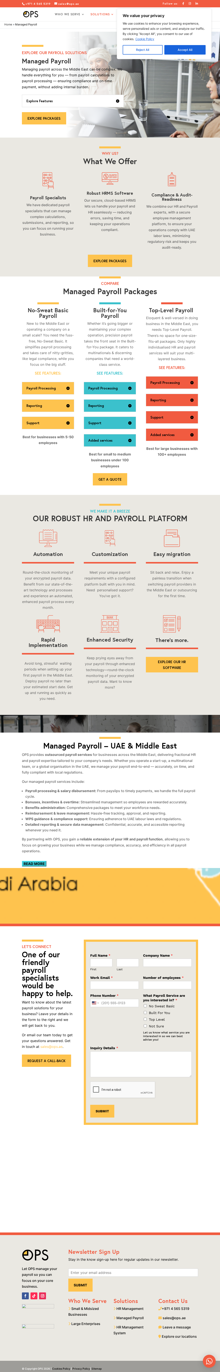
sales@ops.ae (51, 1046)
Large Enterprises (85, 1324)
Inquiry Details (104, 1048)
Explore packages (44, 118)
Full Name (100, 955)
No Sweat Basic (162, 1006)
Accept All (185, 50)
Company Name (158, 955)
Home (8, 24)
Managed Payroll (130, 1318)
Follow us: (170, 3)
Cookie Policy (144, 39)
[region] (164, 34)
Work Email (101, 978)
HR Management (130, 1308)
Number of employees (163, 978)
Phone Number (104, 996)
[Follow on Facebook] (25, 1295)
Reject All (142, 50)
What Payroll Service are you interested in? (164, 998)
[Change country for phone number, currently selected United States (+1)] (95, 1003)
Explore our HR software (172, 664)
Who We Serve (67, 14)
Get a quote (110, 479)
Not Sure (156, 1026)
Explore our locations (179, 1336)
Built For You (159, 1013)
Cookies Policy (61, 1368)
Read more (34, 864)
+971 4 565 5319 (38, 4)
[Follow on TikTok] (34, 1295)
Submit (102, 1111)
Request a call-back (47, 1060)
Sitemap (97, 1368)
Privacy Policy (81, 1368)
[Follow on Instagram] (42, 1295)
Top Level (157, 1019)
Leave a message (176, 1327)
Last (119, 969)
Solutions (100, 14)
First (93, 969)
